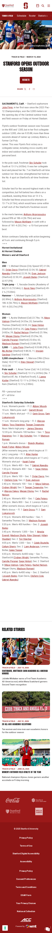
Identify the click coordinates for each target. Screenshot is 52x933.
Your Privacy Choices (26, 903)
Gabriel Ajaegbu (40, 465)
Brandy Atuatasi (36, 443)
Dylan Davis (12, 269)
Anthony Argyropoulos (35, 214)
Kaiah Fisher (8, 447)
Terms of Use (26, 846)
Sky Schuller (35, 162)
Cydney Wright (9, 487)
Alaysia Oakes (11, 491)
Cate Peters (31, 329)
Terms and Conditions (26, 887)
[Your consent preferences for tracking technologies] (5, 928)
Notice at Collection (26, 911)
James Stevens (35, 428)
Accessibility (26, 861)
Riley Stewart (27, 362)
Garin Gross (38, 413)
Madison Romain (10, 343)
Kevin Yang (29, 288)
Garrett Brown (36, 410)
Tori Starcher (25, 539)
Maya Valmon (42, 484)
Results (27, 81)
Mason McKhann (23, 221)
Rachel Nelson (21, 332)
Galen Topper (15, 550)
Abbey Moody (40, 406)
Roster (32, 15)
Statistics (43, 15)
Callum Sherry (9, 546)
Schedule (21, 15)
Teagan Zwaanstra (35, 424)
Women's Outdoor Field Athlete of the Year (21, 772)
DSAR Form (26, 895)
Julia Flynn (7, 107)
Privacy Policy (26, 838)
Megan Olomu (13, 336)
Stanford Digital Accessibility (27, 853)
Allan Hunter (32, 454)
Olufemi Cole (10, 480)
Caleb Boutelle (41, 542)
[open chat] (47, 928)
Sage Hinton (38, 325)
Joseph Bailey (30, 277)
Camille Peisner (10, 339)
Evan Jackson (38, 273)
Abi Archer (7, 351)
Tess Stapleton (17, 424)
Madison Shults (18, 535)
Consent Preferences (26, 879)
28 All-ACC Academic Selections (16, 724)
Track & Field (17, 57)
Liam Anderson (31, 546)
